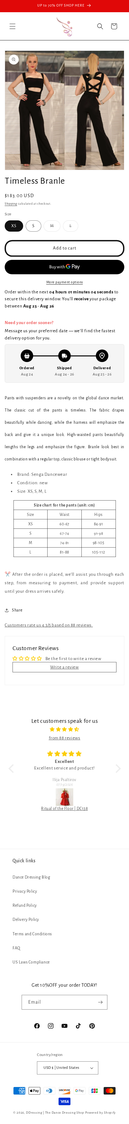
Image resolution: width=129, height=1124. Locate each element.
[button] (12, 26)
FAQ (16, 948)
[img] (65, 729)
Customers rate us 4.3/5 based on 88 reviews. (49, 625)
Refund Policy (25, 905)
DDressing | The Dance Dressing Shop (55, 1112)
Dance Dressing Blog (31, 877)
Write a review (64, 667)
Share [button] (17, 610)
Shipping (11, 203)
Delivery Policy (26, 919)
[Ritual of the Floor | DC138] (64, 797)
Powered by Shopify (100, 1112)
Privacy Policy (25, 891)
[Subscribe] (100, 1002)
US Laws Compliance (31, 962)
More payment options (64, 282)
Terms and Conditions (32, 934)
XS (14, 226)
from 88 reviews (64, 738)
